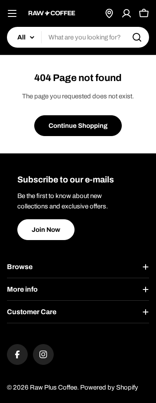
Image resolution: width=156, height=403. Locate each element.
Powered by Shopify (109, 387)
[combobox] (78, 37)
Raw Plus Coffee (53, 387)
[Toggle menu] (12, 13)
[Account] (126, 13)
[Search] (137, 37)
